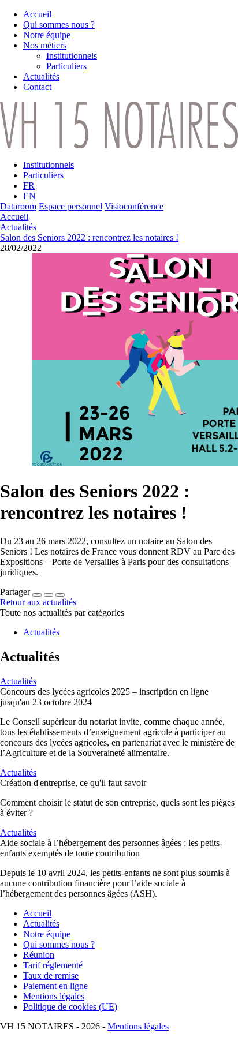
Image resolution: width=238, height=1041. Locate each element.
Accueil (14, 217)
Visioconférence (134, 206)
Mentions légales (138, 1026)
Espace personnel (70, 206)
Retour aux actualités (38, 602)
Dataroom (18, 206)
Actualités (18, 227)
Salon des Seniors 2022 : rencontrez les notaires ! (89, 237)
